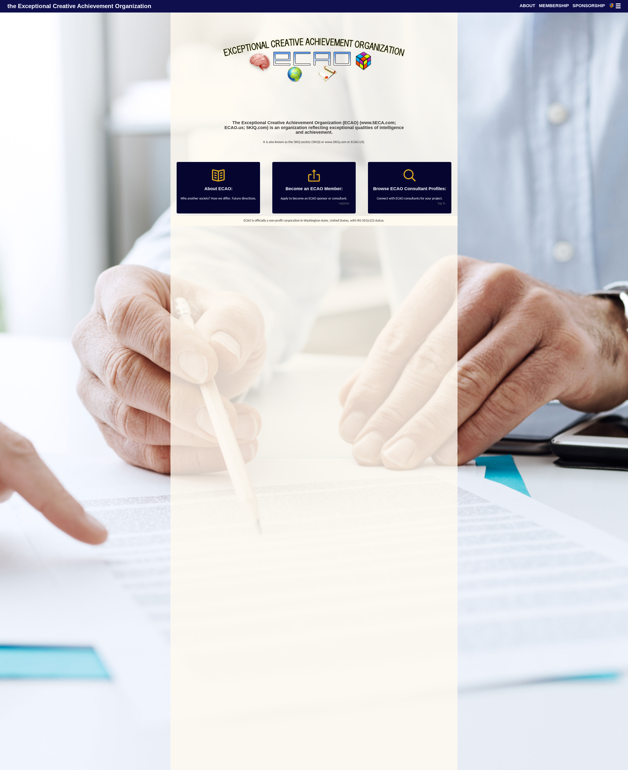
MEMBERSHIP (554, 5)
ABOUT (527, 5)
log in (441, 203)
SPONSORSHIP (589, 5)
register (344, 203)
